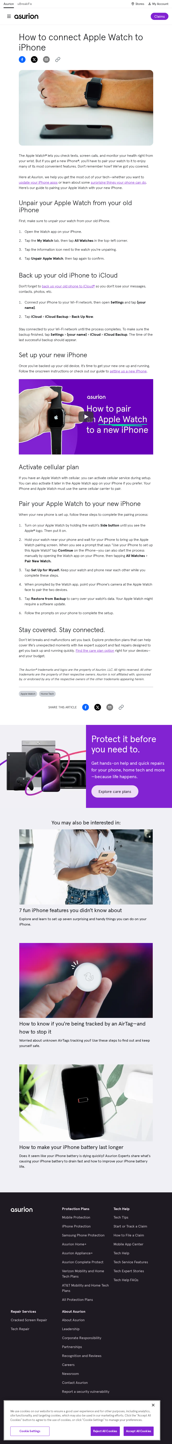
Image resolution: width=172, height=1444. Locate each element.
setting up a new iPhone (128, 371)
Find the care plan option (95, 650)
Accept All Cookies (138, 1431)
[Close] (153, 1405)
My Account (160, 4)
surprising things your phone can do (118, 182)
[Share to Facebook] (22, 59)
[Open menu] (9, 16)
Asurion (9, 4)
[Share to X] (34, 59)
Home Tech (47, 693)
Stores (139, 4)
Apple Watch (28, 693)
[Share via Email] (46, 59)
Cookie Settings (30, 1431)
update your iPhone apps (38, 182)
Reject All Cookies (105, 1431)
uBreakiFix (24, 4)
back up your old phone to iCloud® (68, 286)
